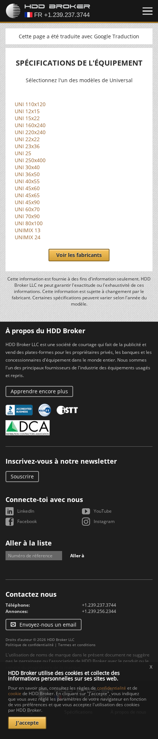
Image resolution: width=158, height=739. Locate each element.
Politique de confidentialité (30, 644)
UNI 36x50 (27, 174)
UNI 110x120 (30, 104)
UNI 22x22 (27, 139)
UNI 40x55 (27, 181)
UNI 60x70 (27, 209)
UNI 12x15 (27, 111)
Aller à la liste (29, 542)
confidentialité (111, 688)
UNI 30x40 (27, 167)
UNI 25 (23, 153)
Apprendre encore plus (39, 391)
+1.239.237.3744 (99, 605)
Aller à (77, 555)
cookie (14, 693)
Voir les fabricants (79, 254)
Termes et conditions (77, 644)
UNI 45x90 (27, 202)
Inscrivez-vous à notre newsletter (61, 461)
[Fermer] (147, 11)
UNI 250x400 (30, 160)
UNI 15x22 (27, 118)
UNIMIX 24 (27, 237)
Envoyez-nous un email (47, 624)
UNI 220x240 (30, 132)
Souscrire (22, 476)
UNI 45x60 (27, 188)
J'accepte (27, 722)
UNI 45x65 (27, 195)
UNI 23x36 (27, 146)
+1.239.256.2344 (99, 611)
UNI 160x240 (30, 125)
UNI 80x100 (29, 223)
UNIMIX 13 (27, 230)
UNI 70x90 (27, 216)
